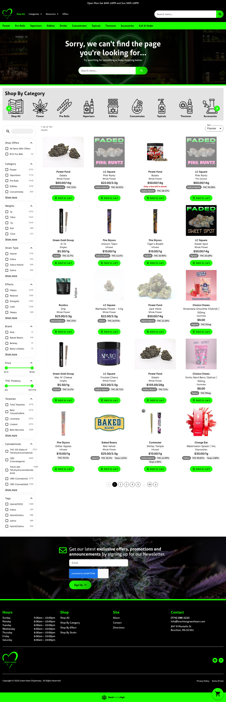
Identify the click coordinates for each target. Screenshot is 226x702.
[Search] (220, 14)
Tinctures (186, 116)
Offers (65, 14)
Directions (119, 627)
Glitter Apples (63, 446)
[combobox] (185, 14)
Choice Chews (201, 305)
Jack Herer (155, 308)
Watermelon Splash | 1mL (201, 446)
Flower (40, 116)
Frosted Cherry (109, 377)
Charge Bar (201, 442)
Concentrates (137, 116)
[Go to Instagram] (221, 660)
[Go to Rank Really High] (113, 697)
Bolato (155, 175)
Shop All (21, 14)
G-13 (63, 243)
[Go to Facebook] (214, 660)
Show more (11, 197)
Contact (117, 622)
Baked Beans (109, 442)
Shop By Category (70, 622)
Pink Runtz (109, 175)
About (116, 617)
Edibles (113, 116)
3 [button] (126, 484)
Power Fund (63, 171)
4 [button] (132, 484)
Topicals (161, 116)
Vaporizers (89, 116)
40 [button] (149, 484)
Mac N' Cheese (63, 377)
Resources (51, 14)
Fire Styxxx (109, 240)
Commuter (155, 442)
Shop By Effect (68, 627)
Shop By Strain (68, 632)
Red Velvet (109, 446)
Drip (63, 308)
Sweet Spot (201, 243)
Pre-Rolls (64, 116)
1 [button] (114, 484)
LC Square (109, 171)
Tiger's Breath (155, 243)
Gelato (63, 175)
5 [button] (138, 484)
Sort (209, 125)
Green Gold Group (63, 240)
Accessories (210, 116)
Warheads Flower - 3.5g (109, 308)
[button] (8, 131)
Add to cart (65, 198)
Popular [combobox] (211, 128)
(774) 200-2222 (180, 617)
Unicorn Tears (109, 243)
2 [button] (120, 484)
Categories (34, 14)
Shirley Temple (155, 446)
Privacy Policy (203, 681)
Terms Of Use (218, 681)
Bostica (63, 305)
